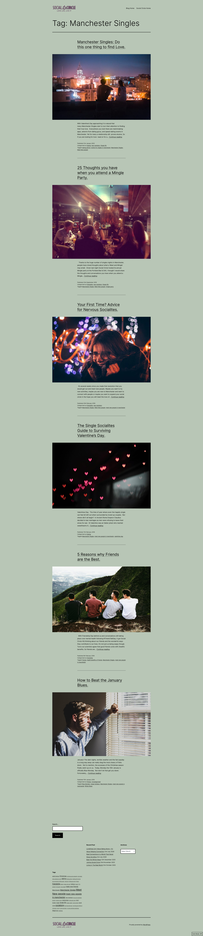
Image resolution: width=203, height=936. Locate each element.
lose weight (63, 886)
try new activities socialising (73, 908)
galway (62, 884)
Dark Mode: (196, 934)
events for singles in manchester (100, 147)
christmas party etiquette (72, 876)
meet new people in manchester (115, 407)
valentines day (118, 536)
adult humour (55, 876)
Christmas (63, 876)
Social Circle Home (143, 8)
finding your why (72, 881)
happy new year (67, 884)
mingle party (110, 286)
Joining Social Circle (93, 862)
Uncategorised (96, 782)
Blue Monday (86, 784)
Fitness (89, 782)
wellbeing (61, 910)
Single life (103, 145)
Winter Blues (88, 786)
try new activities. (63, 908)
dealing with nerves (77, 878)
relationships (65, 900)
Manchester (56, 890)
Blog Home (130, 8)
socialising (60, 905)
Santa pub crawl (72, 900)
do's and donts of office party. (58, 881)
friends (84, 660)
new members (96, 145)
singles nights (69, 902)
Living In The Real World (94, 865)
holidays (73, 884)
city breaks (80, 876)
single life (63, 902)
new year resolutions (77, 897)
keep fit (77, 884)
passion (54, 900)
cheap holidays (95, 784)
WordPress (146, 925)
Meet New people (82, 150)
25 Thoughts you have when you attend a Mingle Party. (100, 172)
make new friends (72, 886)
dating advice (86, 147)
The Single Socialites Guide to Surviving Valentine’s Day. (96, 430)
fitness (77, 881)
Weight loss (55, 910)
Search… (55, 824)
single (57, 902)
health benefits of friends (94, 660)
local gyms (58, 886)
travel (58, 908)
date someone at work (56, 878)
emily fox (67, 881)
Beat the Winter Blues (93, 860)
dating (64, 879)
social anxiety (75, 902)
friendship (90, 284)
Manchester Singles (117, 147)
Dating (89, 145)
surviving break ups (68, 905)
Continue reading (115, 137)
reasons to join (59, 900)
